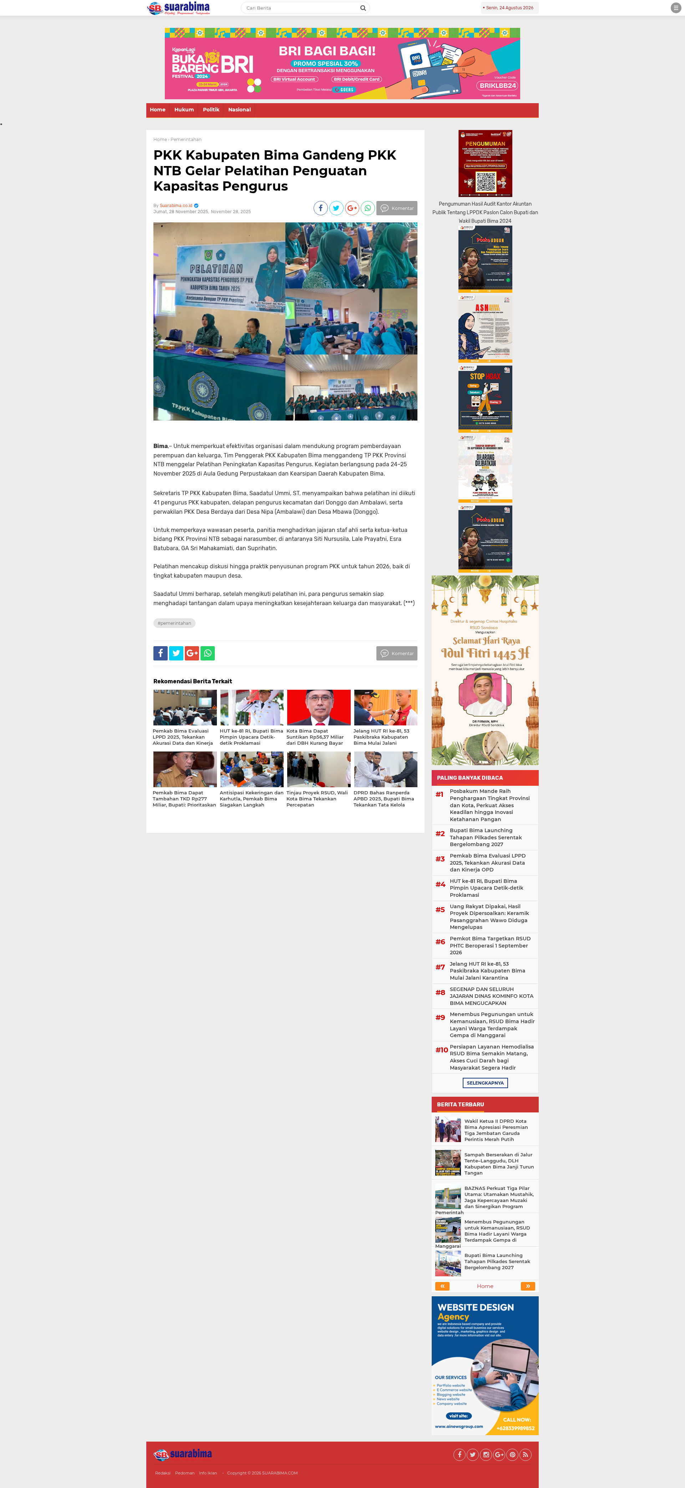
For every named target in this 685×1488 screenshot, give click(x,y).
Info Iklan (208, 1473)
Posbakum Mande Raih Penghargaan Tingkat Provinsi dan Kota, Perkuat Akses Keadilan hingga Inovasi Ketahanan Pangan (490, 805)
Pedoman (184, 1473)
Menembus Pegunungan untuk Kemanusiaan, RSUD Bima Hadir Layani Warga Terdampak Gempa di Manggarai (492, 1025)
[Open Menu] (676, 7)
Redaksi (163, 1473)
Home (158, 109)
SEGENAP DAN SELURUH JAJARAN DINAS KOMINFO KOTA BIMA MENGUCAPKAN (491, 996)
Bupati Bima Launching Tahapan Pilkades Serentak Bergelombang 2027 (486, 837)
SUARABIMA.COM (280, 1473)
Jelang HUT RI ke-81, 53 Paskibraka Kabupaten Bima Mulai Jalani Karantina (488, 971)
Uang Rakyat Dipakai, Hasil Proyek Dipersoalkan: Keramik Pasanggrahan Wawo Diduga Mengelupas (489, 917)
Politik (211, 109)
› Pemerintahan (185, 139)
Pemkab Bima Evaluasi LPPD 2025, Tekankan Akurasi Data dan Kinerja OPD (488, 863)
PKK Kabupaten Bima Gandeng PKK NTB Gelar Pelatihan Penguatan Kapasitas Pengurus (274, 170)
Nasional (239, 109)
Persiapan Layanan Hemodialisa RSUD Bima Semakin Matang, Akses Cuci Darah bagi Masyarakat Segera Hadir (492, 1057)
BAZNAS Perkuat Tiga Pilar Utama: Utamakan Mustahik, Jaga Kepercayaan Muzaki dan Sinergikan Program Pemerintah (484, 1200)
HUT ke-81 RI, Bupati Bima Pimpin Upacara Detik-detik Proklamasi (486, 888)
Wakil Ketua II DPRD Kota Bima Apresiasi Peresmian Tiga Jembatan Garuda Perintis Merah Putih (496, 1130)
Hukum (184, 109)
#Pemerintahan (174, 623)
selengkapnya (485, 1083)
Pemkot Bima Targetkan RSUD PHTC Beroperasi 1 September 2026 (490, 945)
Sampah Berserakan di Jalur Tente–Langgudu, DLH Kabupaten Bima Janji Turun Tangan (499, 1164)
